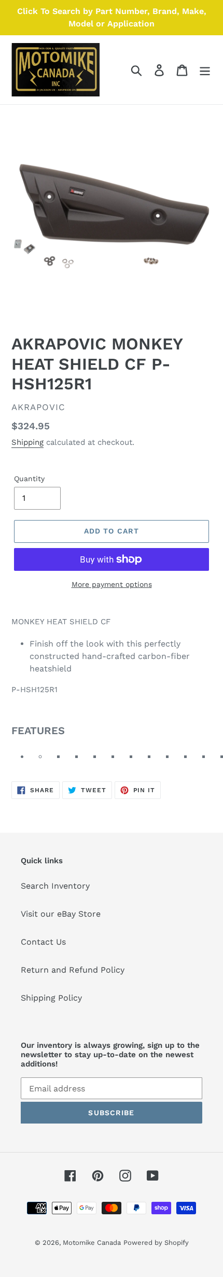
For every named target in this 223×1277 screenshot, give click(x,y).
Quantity (29, 478)
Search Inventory (55, 886)
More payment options (112, 584)
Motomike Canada (92, 1242)
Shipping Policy (51, 998)
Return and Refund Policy (72, 970)
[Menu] (204, 69)
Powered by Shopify (156, 1242)
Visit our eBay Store (61, 914)
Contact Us (43, 942)
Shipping (27, 442)
